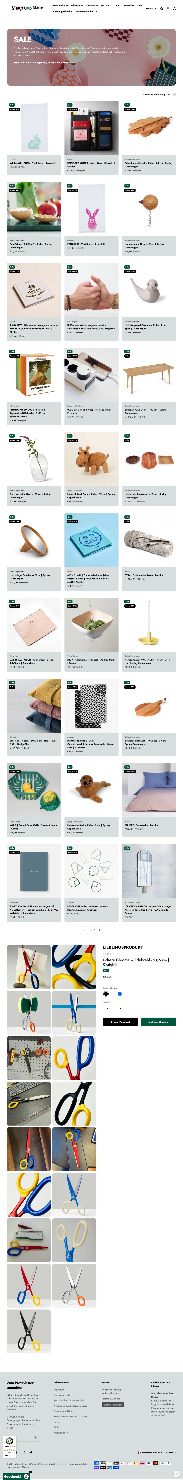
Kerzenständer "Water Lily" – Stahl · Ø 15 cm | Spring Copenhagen (147, 661)
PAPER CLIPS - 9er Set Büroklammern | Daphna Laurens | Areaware (88, 908)
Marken (105, 5)
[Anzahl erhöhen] (120, 1008)
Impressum (59, 1389)
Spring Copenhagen (132, 159)
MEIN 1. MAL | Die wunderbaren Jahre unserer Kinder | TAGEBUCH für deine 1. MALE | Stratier (89, 579)
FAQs (56, 1427)
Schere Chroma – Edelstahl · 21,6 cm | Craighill (136, 962)
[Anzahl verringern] (107, 1008)
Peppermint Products (75, 406)
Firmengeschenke (62, 11)
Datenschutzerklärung (64, 1411)
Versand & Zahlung (111, 1398)
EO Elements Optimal (132, 902)
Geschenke (59, 5)
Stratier (12, 321)
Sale (139, 5)
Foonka (127, 571)
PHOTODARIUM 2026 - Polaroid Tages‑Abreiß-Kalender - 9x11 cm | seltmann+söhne (28, 413)
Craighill (107, 953)
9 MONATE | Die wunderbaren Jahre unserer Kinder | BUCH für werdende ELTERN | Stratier (34, 329)
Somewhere (14, 656)
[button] (16, 1476)
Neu (118, 5)
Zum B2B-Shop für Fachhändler (69, 1400)
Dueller (69, 159)
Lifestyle (75, 5)
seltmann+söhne (15, 406)
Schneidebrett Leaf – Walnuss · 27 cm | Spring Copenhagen (146, 742)
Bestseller (129, 5)
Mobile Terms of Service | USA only (71, 1416)
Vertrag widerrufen (113, 1404)
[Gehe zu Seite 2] (99, 930)
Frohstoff (13, 159)
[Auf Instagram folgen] (23, 1453)
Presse (57, 1422)
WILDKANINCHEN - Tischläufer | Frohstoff (33, 163)
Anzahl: (106, 1002)
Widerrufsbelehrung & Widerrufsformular (112, 1391)
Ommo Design (72, 656)
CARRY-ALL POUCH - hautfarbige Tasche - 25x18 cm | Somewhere (32, 661)
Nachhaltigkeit (61, 1432)
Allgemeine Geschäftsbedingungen (70, 1405)
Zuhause (90, 5)
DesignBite (13, 737)
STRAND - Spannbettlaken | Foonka (144, 575)
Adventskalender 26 (86, 11)
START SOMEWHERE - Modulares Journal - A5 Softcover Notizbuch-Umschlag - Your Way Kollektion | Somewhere (34, 910)
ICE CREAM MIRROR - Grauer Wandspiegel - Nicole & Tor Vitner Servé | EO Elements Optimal (148, 910)
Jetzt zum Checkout (158, 1022)
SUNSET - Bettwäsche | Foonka (141, 825)
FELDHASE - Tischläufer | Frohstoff (86, 244)
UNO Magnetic (72, 321)
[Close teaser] (30, 1472)
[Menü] (14, 1437)
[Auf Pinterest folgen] (31, 1453)
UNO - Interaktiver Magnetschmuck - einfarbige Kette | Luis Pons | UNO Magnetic (91, 327)
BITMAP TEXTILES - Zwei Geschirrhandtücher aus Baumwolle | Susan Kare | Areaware (90, 744)
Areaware (70, 737)
